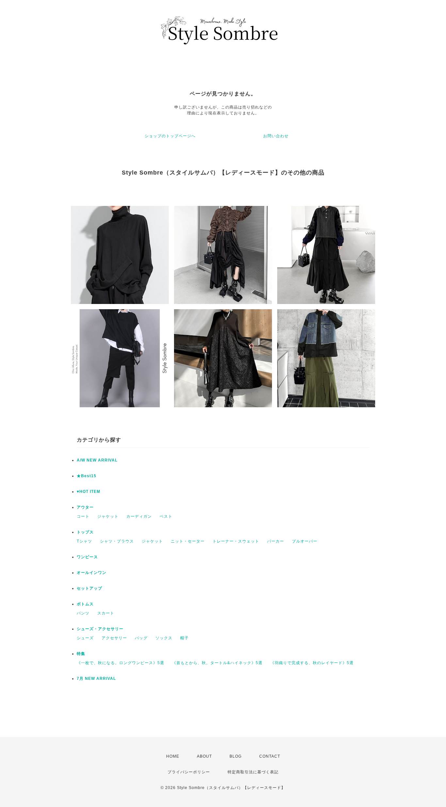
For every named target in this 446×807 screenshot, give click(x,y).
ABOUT (204, 756)
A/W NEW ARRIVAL (97, 460)
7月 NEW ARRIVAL (96, 678)
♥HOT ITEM (88, 491)
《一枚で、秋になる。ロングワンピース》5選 (120, 663)
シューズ (85, 638)
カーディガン (139, 516)
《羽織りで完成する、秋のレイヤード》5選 (312, 663)
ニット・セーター (188, 541)
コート (83, 516)
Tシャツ (84, 541)
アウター (85, 507)
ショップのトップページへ (170, 136)
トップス (85, 532)
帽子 (184, 638)
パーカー (275, 541)
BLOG (236, 756)
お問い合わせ (276, 136)
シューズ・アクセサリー (100, 629)
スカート (105, 613)
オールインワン (91, 572)
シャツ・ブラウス (117, 541)
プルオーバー (304, 541)
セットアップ (89, 588)
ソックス (163, 638)
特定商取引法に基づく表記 (253, 772)
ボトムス (85, 604)
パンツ (83, 613)
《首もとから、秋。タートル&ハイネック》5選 (217, 663)
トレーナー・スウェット (236, 541)
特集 (81, 653)
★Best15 (86, 476)
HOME (172, 756)
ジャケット (108, 516)
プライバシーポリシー (188, 772)
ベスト (166, 516)
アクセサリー (114, 638)
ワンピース (87, 557)
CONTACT (269, 756)
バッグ (141, 638)
